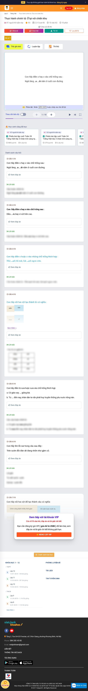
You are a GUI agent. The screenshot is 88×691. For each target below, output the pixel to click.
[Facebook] (6, 631)
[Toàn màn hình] (80, 114)
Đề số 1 (8, 38)
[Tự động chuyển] (70, 114)
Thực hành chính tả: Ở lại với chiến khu (31, 13)
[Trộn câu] (75, 114)
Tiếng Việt (13, 13)
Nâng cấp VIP (45, 534)
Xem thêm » (11, 328)
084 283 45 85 (16, 640)
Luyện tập (36, 46)
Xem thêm (10, 610)
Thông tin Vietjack (13, 652)
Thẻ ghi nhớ (16, 46)
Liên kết (8, 649)
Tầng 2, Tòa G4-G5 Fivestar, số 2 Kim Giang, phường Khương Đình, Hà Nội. (33, 636)
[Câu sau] (51, 114)
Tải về (55, 31)
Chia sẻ (15, 31)
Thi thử (56, 46)
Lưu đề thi (75, 31)
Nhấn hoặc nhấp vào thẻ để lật (46, 107)
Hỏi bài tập (5, 685)
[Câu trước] (36, 114)
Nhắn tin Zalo (81, 685)
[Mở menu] (12, 8)
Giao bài (35, 31)
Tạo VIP (69, 8)
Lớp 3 (6, 13)
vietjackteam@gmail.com (19, 645)
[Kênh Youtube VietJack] (12, 631)
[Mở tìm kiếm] (61, 8)
